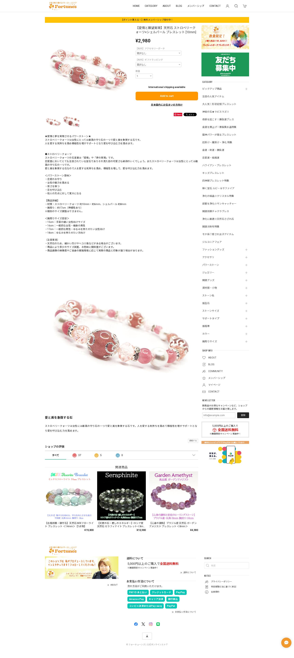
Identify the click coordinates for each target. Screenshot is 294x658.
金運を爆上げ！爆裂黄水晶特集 (219, 127)
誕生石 (206, 303)
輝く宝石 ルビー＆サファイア (218, 188)
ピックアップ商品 (212, 88)
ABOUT (167, 6)
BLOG (179, 6)
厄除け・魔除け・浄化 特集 (217, 142)
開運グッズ (208, 280)
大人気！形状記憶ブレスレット (219, 104)
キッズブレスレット (213, 173)
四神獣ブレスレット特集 (215, 180)
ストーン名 (208, 295)
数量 (138, 71)
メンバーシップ (195, 6)
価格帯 (206, 326)
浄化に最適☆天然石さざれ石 (218, 219)
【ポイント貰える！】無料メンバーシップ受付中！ (147, 20)
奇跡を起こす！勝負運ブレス (218, 119)
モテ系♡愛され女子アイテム (218, 234)
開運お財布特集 (210, 226)
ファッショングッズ (213, 249)
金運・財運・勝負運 (213, 150)
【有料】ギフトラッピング (149, 60)
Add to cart (167, 95)
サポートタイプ (210, 318)
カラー (206, 333)
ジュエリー (208, 272)
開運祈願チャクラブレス (215, 211)
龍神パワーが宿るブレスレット (219, 134)
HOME (136, 6)
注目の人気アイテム (213, 96)
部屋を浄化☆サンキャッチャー (219, 203)
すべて (55, 455)
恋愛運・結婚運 (210, 157)
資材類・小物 (209, 287)
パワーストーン (210, 265)
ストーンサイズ (210, 310)
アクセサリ (208, 257)
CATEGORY (151, 6)
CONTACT (215, 6)
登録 (243, 415)
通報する (193, 441)
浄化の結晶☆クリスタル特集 (218, 196)
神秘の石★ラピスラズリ (215, 111)
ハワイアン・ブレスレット (216, 165)
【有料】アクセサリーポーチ (150, 48)
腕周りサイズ (209, 341)
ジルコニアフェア (212, 242)
